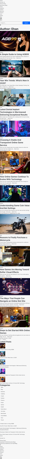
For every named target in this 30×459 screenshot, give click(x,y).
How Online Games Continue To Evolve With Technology (12, 383)
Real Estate (3, 413)
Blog (1, 17)
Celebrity (2, 8)
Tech (1, 14)
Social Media (4, 415)
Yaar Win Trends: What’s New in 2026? (8, 357)
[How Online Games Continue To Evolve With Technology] (2, 381)
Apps (2, 387)
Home (1, 0)
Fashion (1, 9)
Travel (2, 420)
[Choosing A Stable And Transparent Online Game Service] (2, 373)
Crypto (2, 396)
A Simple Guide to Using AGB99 (14, 54)
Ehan (2, 59)
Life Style (3, 411)
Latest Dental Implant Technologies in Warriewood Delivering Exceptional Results (13, 112)
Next (5, 339)
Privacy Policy (3, 3)
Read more (18, 58)
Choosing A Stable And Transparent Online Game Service (11, 142)
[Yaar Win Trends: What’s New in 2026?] (2, 356)
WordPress (8, 443)
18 (3, 339)
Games (1, 52)
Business (2, 11)
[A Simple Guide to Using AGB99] (2, 348)
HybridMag (14, 443)
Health (1, 15)
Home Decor (3, 409)
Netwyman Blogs (3, 5)
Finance (1, 12)
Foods (2, 402)
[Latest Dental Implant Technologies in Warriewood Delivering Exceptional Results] (2, 364)
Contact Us (2, 2)
